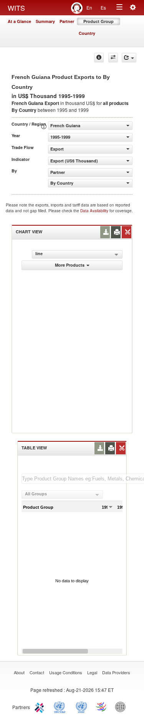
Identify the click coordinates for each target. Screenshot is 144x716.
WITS (16, 8)
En (89, 7)
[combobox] (62, 494)
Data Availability (94, 210)
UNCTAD (61, 706)
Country (87, 33)
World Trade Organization (101, 706)
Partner (67, 21)
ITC (40, 706)
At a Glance (19, 21)
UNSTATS (81, 706)
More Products (69, 265)
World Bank (122, 706)
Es (103, 7)
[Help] (99, 57)
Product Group (98, 21)
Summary (45, 21)
